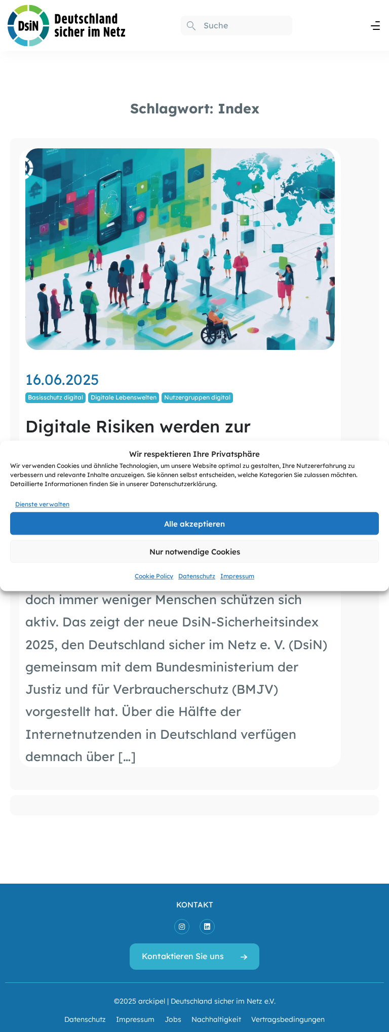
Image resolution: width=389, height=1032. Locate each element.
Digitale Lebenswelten (124, 397)
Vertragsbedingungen (288, 1018)
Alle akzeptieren (194, 523)
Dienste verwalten (42, 504)
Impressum (237, 576)
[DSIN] (67, 23)
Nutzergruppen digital (197, 397)
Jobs (173, 1018)
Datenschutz (196, 576)
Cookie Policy (154, 576)
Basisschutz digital (55, 397)
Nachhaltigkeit (216, 1018)
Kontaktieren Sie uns (183, 955)
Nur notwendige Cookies (194, 551)
